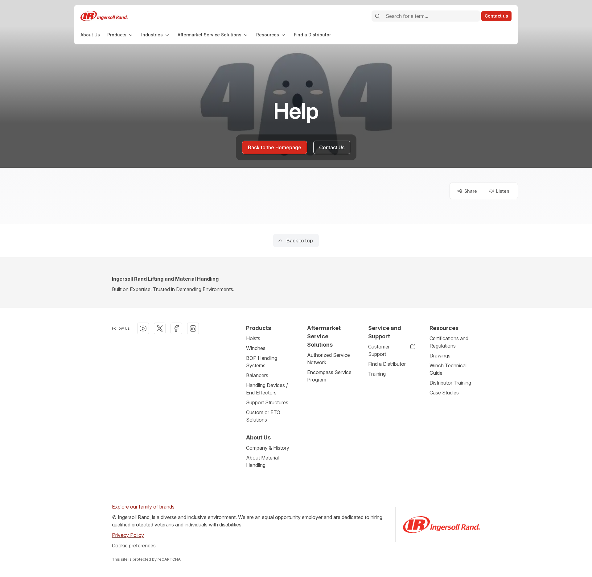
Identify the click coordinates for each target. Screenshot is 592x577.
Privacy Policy (128, 535)
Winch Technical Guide (448, 369)
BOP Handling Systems (261, 362)
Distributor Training (450, 383)
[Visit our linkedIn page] (193, 328)
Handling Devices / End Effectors (267, 389)
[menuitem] (90, 34)
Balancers (257, 375)
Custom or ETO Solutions (263, 416)
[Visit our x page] (160, 328)
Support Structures (267, 402)
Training (377, 374)
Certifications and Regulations (449, 342)
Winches (255, 348)
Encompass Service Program (329, 376)
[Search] (377, 16)
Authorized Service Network (328, 358)
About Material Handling (262, 461)
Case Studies (444, 392)
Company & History (267, 448)
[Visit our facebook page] (176, 328)
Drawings (440, 355)
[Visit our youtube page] (143, 328)
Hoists (253, 338)
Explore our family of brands (143, 507)
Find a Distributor (387, 364)
